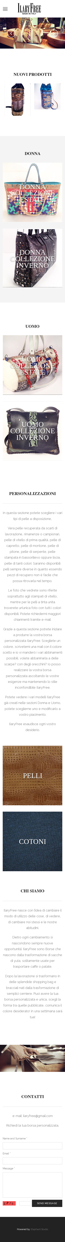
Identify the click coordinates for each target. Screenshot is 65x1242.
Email (7, 1153)
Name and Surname (15, 1138)
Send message (47, 1203)
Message (9, 1168)
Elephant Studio (39, 1229)
